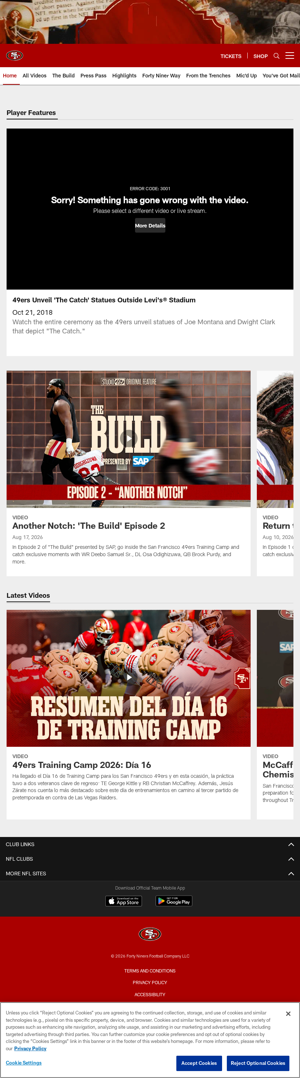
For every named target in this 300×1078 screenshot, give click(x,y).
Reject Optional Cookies (258, 1063)
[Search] (277, 56)
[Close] (288, 1014)
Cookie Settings (24, 1063)
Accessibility (150, 994)
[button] (150, 225)
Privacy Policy (150, 982)
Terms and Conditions (150, 970)
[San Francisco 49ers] (150, 935)
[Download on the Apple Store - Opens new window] (123, 902)
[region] (150, 1040)
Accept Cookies (199, 1063)
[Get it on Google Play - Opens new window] (173, 905)
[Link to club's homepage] (14, 52)
